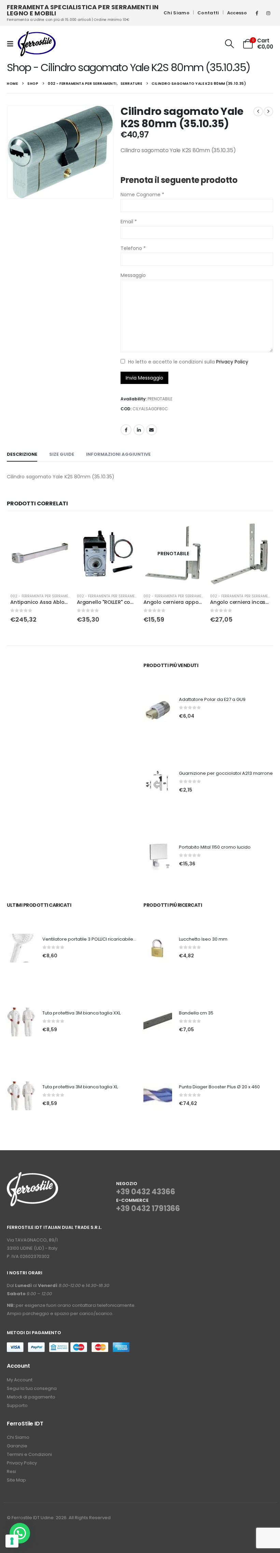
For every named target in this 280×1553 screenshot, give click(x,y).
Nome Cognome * (142, 194)
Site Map (16, 1480)
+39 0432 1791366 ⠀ (148, 1213)
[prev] (258, 111)
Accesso (237, 13)
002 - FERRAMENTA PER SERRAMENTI (41, 596)
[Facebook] (257, 13)
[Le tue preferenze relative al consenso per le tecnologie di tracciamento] (11, 1541)
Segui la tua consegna (32, 1388)
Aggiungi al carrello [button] (59, 531)
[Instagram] (268, 13)
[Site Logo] (37, 43)
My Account (19, 1380)
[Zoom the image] (32, 1176)
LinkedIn (139, 429)
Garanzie (17, 1446)
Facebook (126, 429)
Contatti (208, 13)
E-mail (151, 429)
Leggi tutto (192, 531)
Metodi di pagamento (31, 1397)
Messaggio (133, 275)
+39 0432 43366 (145, 1191)
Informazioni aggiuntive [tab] (118, 454)
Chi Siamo (177, 13)
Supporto (17, 1405)
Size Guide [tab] (61, 454)
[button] (12, 44)
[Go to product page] (40, 553)
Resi (11, 1471)
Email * (129, 221)
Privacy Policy (232, 361)
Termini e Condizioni (29, 1454)
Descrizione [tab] (22, 454)
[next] (268, 111)
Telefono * (133, 248)
